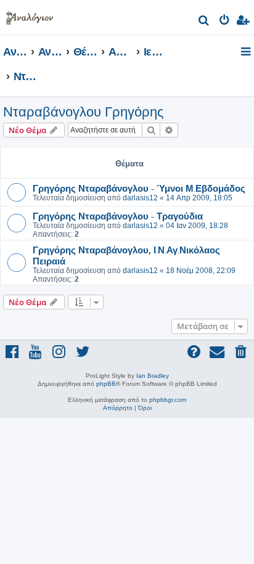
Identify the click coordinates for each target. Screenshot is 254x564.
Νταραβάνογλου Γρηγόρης (83, 112)
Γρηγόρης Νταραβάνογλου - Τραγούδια (118, 215)
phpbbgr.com (167, 399)
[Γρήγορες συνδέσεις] (247, 52)
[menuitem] (204, 22)
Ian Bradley (152, 375)
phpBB (106, 383)
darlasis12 (140, 198)
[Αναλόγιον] (29, 15)
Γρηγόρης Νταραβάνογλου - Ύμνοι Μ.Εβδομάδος (139, 188)
